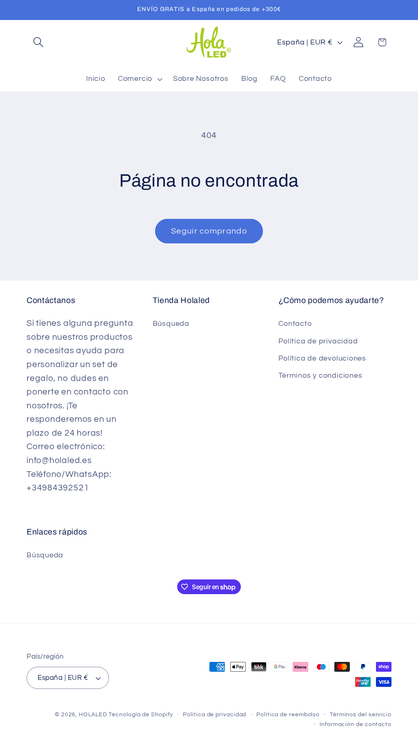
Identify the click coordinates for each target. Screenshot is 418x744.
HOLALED (93, 714)
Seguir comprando (209, 231)
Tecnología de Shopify (141, 714)
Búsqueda (171, 323)
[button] (38, 42)
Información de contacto (355, 724)
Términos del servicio (360, 714)
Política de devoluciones (322, 358)
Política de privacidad (318, 341)
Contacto (294, 323)
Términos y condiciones (320, 375)
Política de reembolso (288, 714)
